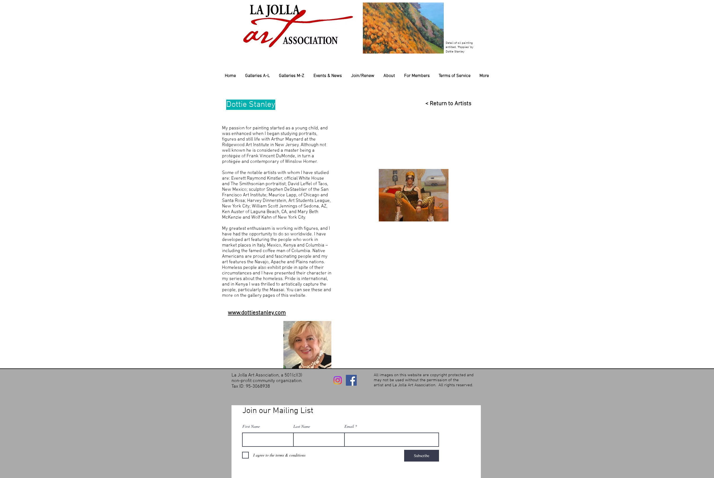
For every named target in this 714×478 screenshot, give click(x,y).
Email (349, 426)
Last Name (301, 426)
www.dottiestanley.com (257, 312)
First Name (251, 426)
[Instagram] (337, 380)
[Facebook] (351, 380)
